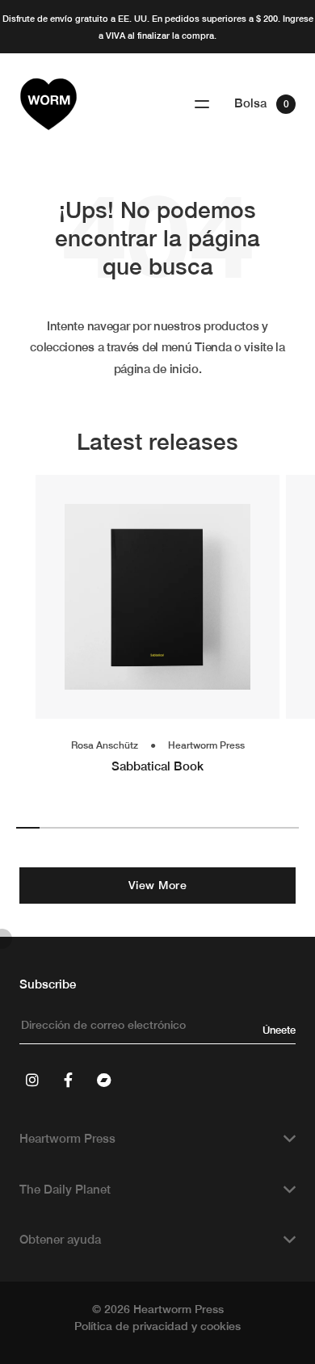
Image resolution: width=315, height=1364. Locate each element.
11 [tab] (263, 828)
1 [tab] (28, 828)
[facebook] (68, 1080)
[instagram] (32, 1080)
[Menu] (202, 104)
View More (157, 885)
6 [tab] (146, 828)
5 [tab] (122, 828)
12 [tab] (287, 828)
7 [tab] (169, 828)
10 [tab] (239, 828)
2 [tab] (51, 828)
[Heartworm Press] (48, 104)
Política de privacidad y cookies (157, 1326)
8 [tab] (192, 828)
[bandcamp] (103, 1080)
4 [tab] (98, 828)
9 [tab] (216, 828)
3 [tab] (74, 828)
